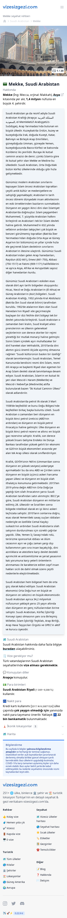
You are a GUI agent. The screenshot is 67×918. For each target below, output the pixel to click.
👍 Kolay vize (10, 816)
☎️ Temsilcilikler (46, 849)
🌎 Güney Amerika (14, 882)
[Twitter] (13, 903)
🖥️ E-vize (8, 839)
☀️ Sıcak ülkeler (45, 832)
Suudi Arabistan (19, 21)
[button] (33, 726)
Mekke (37, 21)
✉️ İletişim (42, 880)
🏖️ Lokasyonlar (12, 876)
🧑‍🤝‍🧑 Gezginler (44, 844)
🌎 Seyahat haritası (47, 826)
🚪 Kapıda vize (11, 834)
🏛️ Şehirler (9, 870)
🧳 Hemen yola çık (14, 822)
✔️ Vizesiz (9, 828)
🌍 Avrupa (9, 887)
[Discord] (22, 903)
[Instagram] (5, 903)
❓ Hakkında (43, 874)
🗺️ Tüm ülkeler (12, 859)
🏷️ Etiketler (43, 838)
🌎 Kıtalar (8, 864)
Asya (56, 95)
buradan (9, 649)
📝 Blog (41, 869)
